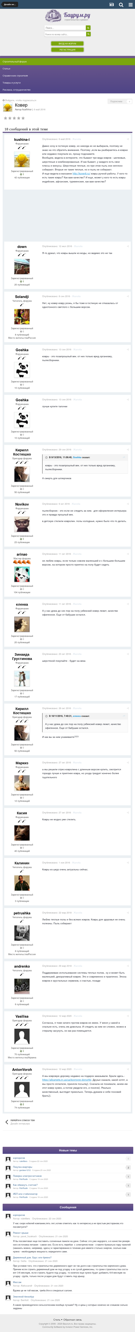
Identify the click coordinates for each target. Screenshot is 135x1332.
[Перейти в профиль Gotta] (8, 1258)
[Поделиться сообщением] (128, 139)
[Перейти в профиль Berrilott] (8, 1297)
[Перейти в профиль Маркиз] (22, 783)
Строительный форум (15, 61)
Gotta (23, 1261)
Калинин (22, 862)
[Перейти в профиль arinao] (22, 574)
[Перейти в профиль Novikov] (22, 524)
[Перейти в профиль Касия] (22, 833)
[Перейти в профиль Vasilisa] (22, 1036)
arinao (22, 554)
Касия (22, 812)
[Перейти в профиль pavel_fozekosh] (8, 1234)
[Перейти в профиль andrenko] (22, 986)
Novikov (22, 504)
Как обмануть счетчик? (25, 1184)
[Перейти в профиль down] (22, 267)
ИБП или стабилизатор (25, 1193)
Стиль (57, 1319)
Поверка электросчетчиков (27, 1175)
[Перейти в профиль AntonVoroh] (22, 1089)
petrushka (22, 912)
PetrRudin (23, 1179)
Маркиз (22, 762)
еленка (22, 604)
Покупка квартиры (22, 1166)
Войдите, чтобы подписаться (20, 100)
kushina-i (27, 109)
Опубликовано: (56, 139)
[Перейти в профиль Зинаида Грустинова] (22, 679)
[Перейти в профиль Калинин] (22, 883)
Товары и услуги (12, 82)
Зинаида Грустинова (22, 656)
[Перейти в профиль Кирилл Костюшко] (22, 474)
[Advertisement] (45, 217)
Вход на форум (67, 43)
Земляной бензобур (23, 1296)
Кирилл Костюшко (22, 452)
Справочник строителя (15, 75)
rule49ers (23, 1161)
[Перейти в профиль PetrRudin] (8, 1177)
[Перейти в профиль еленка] (22, 624)
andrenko (22, 966)
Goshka (22, 349)
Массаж (17, 1282)
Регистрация (67, 49)
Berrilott (25, 1300)
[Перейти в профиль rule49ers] (8, 1159)
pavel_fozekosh (29, 1236)
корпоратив (19, 1157)
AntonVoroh (22, 1069)
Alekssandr (26, 1285)
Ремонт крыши (20, 1232)
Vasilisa (21, 1016)
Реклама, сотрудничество (17, 89)
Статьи (6, 68)
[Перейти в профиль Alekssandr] (8, 1283)
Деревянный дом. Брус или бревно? (32, 1257)
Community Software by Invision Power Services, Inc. (67, 1326)
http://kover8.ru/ (81, 173)
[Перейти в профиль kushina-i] (7, 107)
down (22, 246)
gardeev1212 (25, 1170)
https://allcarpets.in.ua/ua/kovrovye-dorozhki (66, 1079)
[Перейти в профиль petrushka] (22, 933)
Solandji (22, 296)
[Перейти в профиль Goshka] (22, 370)
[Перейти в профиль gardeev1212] (8, 1168)
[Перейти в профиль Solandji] (22, 317)
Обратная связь (72, 1319)
